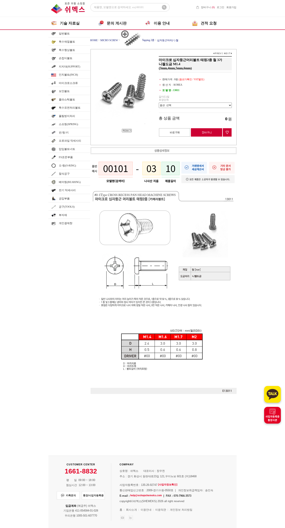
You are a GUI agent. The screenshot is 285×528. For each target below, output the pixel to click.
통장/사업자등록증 (93, 495)
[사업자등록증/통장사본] (272, 415)
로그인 (220, 7)
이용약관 (160, 509)
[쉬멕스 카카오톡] (272, 394)
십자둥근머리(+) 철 (167, 40)
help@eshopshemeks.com (146, 495)
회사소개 (131, 509)
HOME (94, 40)
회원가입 (231, 7)
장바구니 (208, 7)
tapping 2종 (147, 40)
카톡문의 (71, 495)
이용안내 (146, 509)
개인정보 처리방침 (181, 509)
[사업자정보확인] (167, 484)
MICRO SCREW (109, 40)
